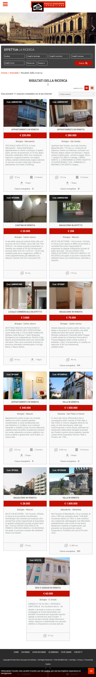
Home (16, 652)
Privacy (80, 660)
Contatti (78, 652)
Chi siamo (25, 652)
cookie (47, 671)
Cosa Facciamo (39, 652)
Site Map (72, 660)
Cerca (82, 63)
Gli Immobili (53, 652)
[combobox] (36, 56)
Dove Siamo (66, 652)
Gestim (48, 664)
